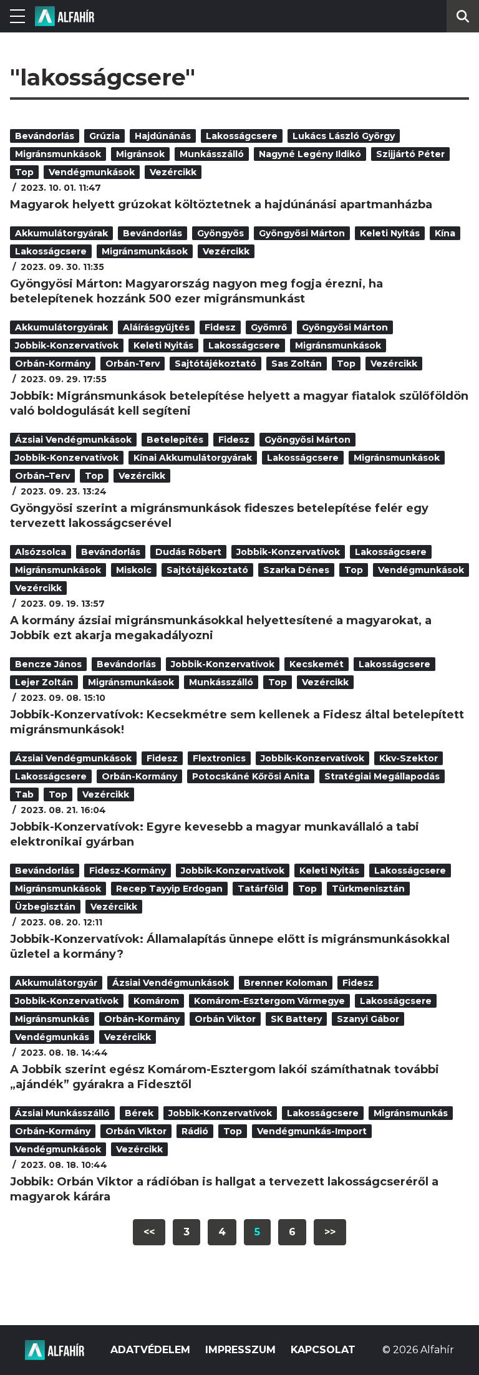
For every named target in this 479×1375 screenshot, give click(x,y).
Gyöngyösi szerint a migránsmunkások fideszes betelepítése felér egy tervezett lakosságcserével (219, 515)
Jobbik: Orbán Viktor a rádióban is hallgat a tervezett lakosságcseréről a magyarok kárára (224, 1189)
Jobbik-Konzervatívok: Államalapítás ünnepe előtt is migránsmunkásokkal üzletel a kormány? (230, 946)
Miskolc (134, 570)
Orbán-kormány (52, 363)
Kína (445, 233)
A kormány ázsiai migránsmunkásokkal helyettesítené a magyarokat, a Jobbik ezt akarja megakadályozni (221, 628)
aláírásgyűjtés (156, 327)
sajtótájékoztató (215, 363)
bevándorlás (44, 136)
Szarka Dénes (296, 570)
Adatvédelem (150, 1350)
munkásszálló (212, 154)
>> (330, 1232)
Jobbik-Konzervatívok (67, 345)
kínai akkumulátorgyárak (192, 457)
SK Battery (296, 1019)
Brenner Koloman (285, 982)
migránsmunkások (58, 154)
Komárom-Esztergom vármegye (269, 1000)
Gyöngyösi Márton (302, 233)
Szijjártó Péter (410, 154)
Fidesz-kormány (127, 870)
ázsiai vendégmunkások (73, 439)
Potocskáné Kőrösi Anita (250, 776)
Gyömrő (269, 327)
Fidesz (220, 327)
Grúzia (104, 136)
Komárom (156, 1000)
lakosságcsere (242, 136)
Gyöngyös (220, 233)
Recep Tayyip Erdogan (169, 888)
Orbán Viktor (225, 1019)
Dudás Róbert (188, 551)
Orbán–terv (42, 475)
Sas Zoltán (296, 363)
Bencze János (48, 664)
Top (24, 172)
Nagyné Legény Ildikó (310, 154)
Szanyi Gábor (368, 1019)
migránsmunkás (52, 1019)
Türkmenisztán (368, 888)
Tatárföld (260, 888)
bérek (139, 1113)
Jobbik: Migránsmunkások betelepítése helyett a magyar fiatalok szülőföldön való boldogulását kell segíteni (239, 403)
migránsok (140, 154)
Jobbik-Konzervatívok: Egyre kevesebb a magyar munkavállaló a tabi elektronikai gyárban (214, 834)
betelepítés (175, 439)
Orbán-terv (132, 363)
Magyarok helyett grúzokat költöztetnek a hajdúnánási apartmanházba (221, 204)
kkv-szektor (408, 758)
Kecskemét (316, 664)
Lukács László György (344, 136)
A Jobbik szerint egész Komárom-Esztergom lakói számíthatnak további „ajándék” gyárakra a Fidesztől (224, 1077)
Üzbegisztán (45, 906)
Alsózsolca (40, 551)
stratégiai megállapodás (382, 776)
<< (149, 1232)
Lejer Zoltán (44, 682)
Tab (24, 794)
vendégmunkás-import (312, 1131)
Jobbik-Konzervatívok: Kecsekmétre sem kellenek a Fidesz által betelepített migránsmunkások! (237, 722)
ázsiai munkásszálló (62, 1113)
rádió (194, 1131)
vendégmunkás (52, 1037)
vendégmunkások (92, 172)
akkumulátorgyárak (61, 233)
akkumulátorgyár (56, 982)
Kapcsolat (323, 1350)
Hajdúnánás (163, 136)
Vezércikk (173, 172)
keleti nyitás (390, 233)
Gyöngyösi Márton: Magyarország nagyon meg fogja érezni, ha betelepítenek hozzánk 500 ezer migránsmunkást (196, 291)
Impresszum (240, 1350)
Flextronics (219, 758)
